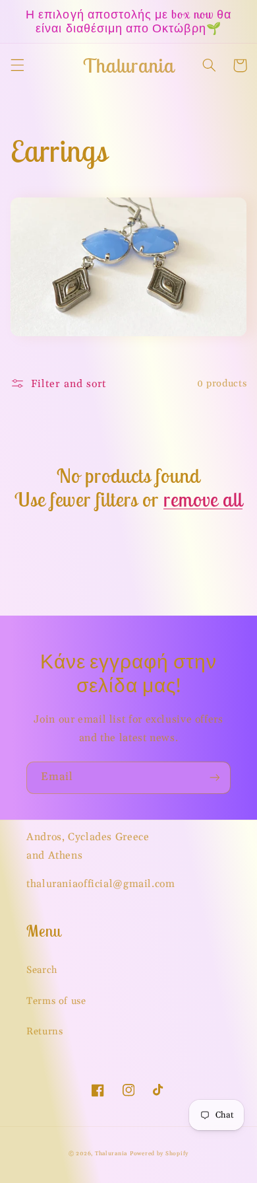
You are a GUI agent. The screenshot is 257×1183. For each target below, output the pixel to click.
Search (42, 970)
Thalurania (111, 1153)
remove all (203, 499)
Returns (44, 1031)
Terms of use (56, 1001)
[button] (17, 65)
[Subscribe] (215, 778)
